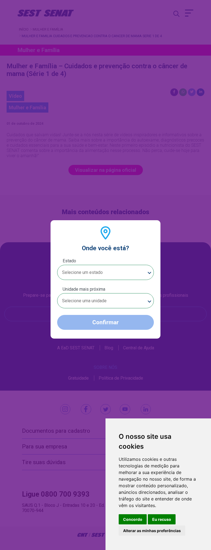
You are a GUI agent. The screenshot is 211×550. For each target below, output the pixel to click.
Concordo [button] (132, 519)
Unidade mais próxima (84, 289)
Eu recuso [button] (161, 519)
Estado (69, 260)
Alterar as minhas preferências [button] (152, 530)
